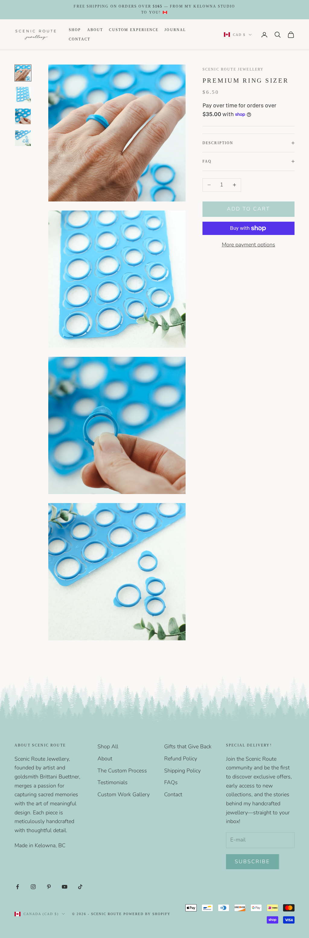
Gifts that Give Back (188, 746)
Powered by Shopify (146, 914)
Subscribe (252, 861)
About (95, 30)
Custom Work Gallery (123, 794)
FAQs (171, 782)
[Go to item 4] (22, 138)
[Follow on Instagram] (33, 887)
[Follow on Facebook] (17, 887)
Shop (75, 30)
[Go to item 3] (22, 116)
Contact (79, 39)
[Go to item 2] (22, 94)
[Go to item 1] (22, 73)
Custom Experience (133, 30)
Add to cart (248, 208)
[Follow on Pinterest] (49, 887)
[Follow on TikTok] (80, 887)
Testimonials (112, 782)
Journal (175, 30)
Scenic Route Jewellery (233, 69)
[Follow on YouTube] (65, 887)
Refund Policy (180, 758)
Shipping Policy (182, 770)
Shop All (107, 746)
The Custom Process (122, 770)
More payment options (248, 244)
